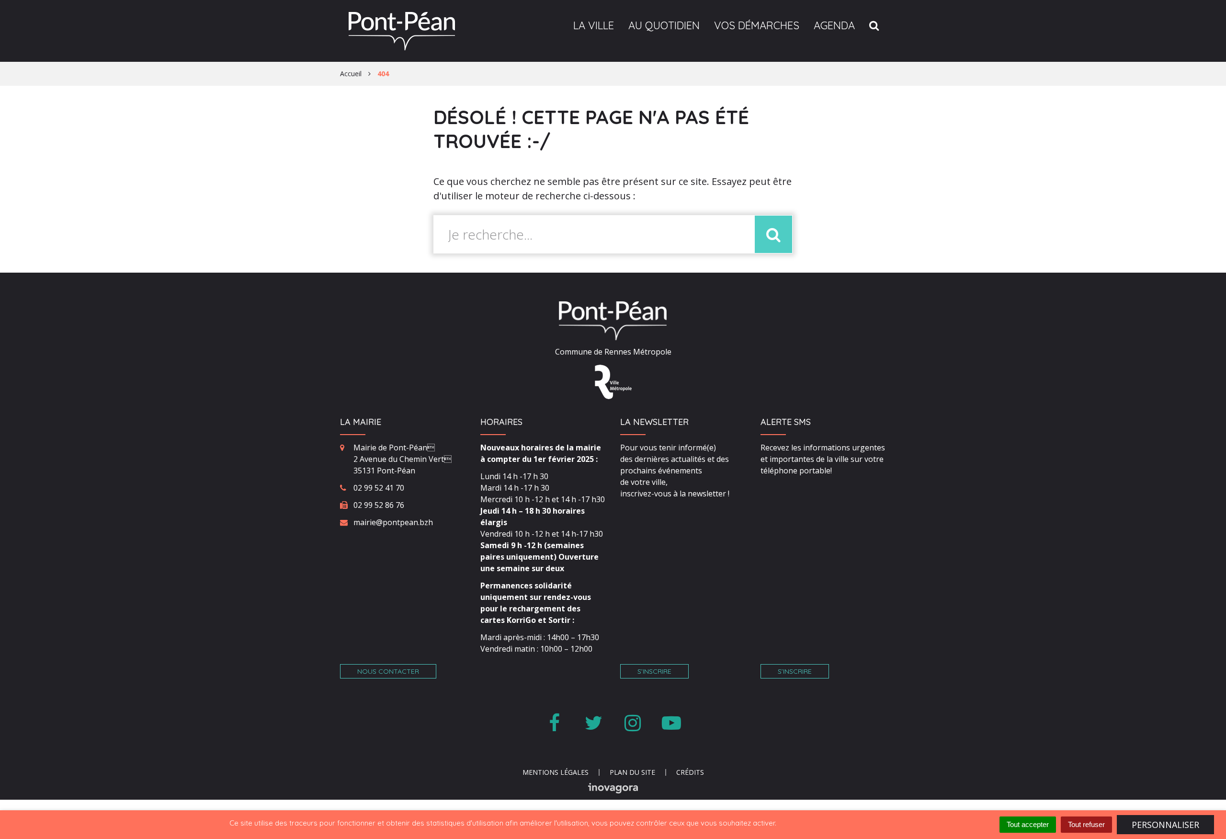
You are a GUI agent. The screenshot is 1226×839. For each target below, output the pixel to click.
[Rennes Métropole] (613, 381)
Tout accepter (1028, 824)
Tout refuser (1086, 824)
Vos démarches (756, 25)
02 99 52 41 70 (378, 488)
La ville (593, 25)
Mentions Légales (555, 772)
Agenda (834, 25)
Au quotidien (664, 25)
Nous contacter (388, 671)
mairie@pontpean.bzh (393, 522)
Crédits (690, 772)
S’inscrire (654, 671)
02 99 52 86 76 (378, 505)
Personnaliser (1165, 824)
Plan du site (632, 772)
